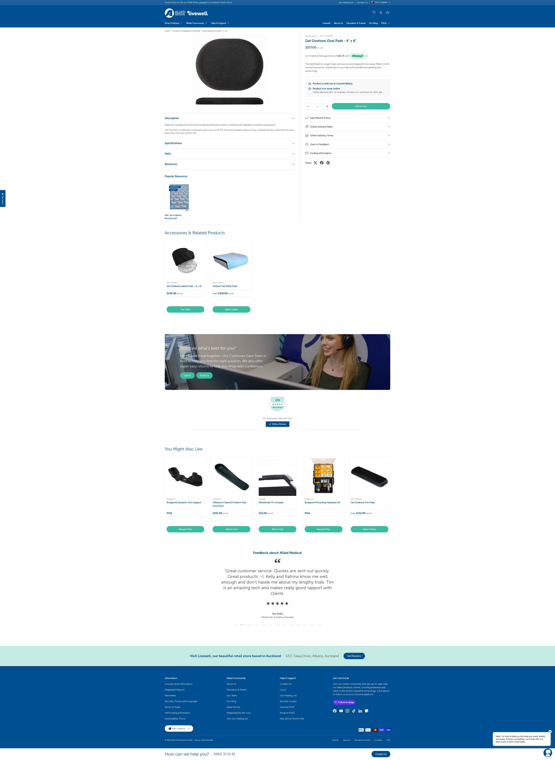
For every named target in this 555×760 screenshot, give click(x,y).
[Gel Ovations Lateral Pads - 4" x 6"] (185, 260)
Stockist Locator (288, 701)
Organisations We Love (239, 712)
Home (167, 31)
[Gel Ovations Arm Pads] (369, 477)
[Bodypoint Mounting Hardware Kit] (323, 477)
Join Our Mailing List (237, 718)
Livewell (202, 2)
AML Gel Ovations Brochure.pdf (173, 217)
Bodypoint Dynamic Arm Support (184, 502)
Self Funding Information (177, 712)
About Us (338, 23)
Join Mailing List (346, 2)
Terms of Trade (172, 707)
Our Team (232, 695)
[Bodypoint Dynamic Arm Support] (185, 477)
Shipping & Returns (174, 689)
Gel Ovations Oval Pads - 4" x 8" (215, 31)
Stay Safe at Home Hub (292, 718)
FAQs (384, 23)
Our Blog (373, 23)
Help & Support (218, 23)
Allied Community (195, 23)
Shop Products (172, 23)
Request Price (185, 529)
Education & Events (356, 23)
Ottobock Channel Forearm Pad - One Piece (230, 504)
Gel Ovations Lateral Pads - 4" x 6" (184, 286)
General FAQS (287, 707)
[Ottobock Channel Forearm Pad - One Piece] (231, 477)
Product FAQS (287, 712)
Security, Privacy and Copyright (181, 701)
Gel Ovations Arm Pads (363, 502)
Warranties (170, 695)
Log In (283, 689)
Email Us (204, 375)
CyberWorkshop (206, 740)
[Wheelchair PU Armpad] (277, 477)
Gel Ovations (311, 36)
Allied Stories (233, 707)
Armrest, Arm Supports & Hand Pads (186, 31)
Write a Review (279, 425)
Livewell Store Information (178, 684)
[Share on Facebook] (322, 163)
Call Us (187, 375)
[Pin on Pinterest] (328, 163)
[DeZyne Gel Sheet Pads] (231, 260)
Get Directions (354, 656)
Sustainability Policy (175, 718)
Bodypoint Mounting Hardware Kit (322, 502)
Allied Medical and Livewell (182, 740)
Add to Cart (361, 106)
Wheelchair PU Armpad (271, 502)
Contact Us (362, 2)
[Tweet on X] (315, 163)
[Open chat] (547, 752)
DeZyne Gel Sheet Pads (225, 286)
